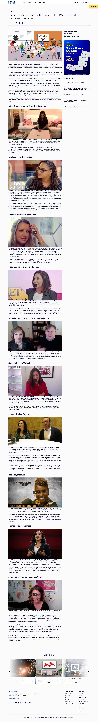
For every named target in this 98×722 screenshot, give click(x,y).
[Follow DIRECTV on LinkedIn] (16, 702)
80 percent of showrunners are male (34, 85)
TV (19, 2)
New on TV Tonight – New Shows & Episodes (75, 83)
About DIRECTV (82, 693)
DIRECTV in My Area (69, 703)
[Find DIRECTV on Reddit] (30, 702)
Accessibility (81, 707)
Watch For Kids (68, 701)
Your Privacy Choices (84, 701)
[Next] (87, 671)
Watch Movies (67, 695)
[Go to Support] (83, 2)
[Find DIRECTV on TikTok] (27, 702)
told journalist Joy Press (43, 74)
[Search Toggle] (81, 2)
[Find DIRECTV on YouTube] (25, 702)
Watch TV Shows (68, 697)
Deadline (38, 617)
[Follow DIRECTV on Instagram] (23, 702)
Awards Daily (55, 197)
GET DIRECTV (93, 6)
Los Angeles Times (47, 407)
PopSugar (45, 510)
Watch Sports (67, 699)
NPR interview (17, 356)
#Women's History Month (73, 37)
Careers (80, 695)
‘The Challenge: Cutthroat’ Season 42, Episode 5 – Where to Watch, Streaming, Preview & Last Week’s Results (76, 89)
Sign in (86, 2)
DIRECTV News (42, 2)
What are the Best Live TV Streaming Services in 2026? (75, 681)
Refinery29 (46, 304)
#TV (65, 35)
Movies (24, 2)
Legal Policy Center (82, 697)
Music (35, 2)
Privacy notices (81, 703)
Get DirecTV (76, 2)
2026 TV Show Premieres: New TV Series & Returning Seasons (75, 100)
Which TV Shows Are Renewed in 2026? (74, 95)
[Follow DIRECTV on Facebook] (20, 702)
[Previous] (11, 671)
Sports (29, 2)
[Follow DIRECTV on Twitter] (18, 702)
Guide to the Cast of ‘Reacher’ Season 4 (74, 107)
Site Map (80, 705)
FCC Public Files (82, 709)
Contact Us (81, 711)
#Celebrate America (72, 32)
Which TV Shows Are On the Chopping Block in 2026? (49, 681)
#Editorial (68, 33)
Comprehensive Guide (75, 678)
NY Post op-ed (44, 466)
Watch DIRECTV (68, 693)
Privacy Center (81, 699)
